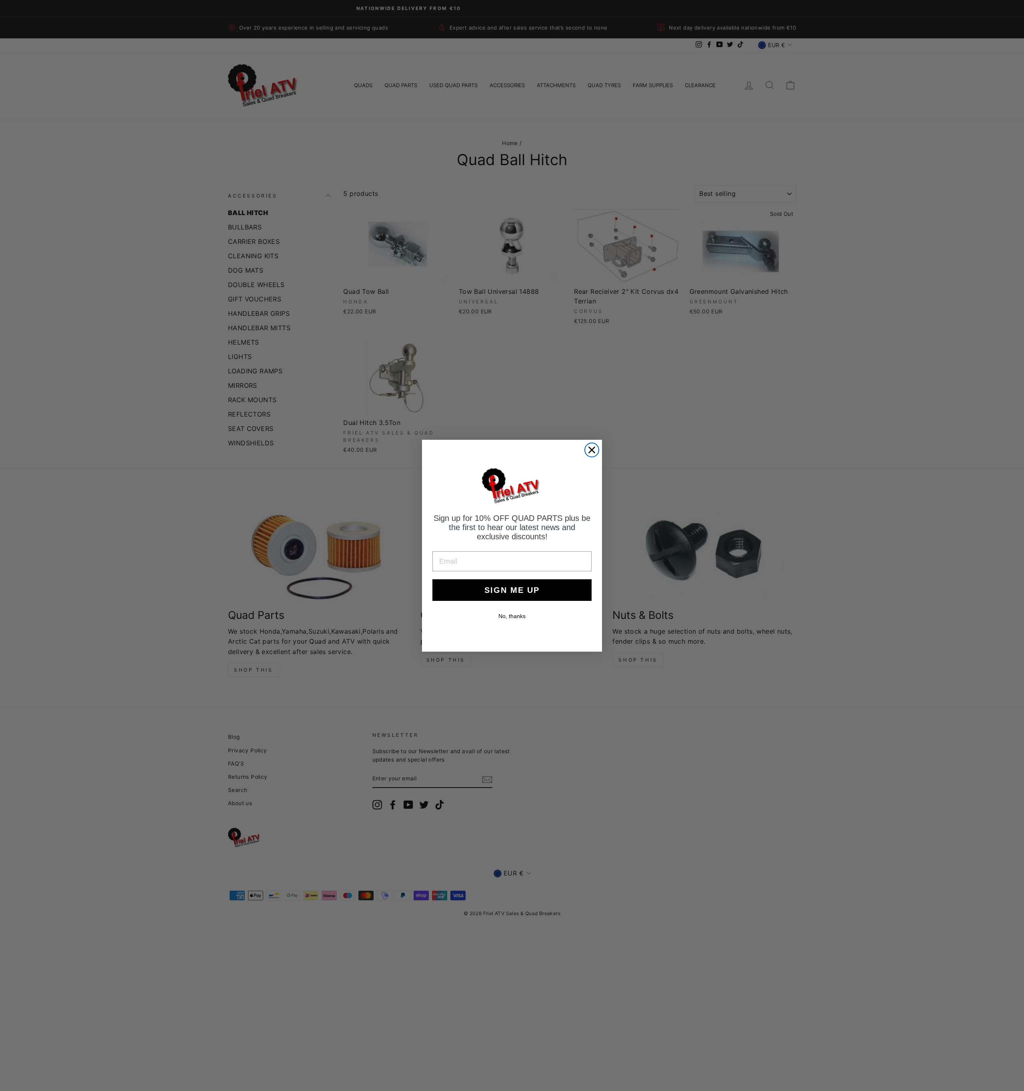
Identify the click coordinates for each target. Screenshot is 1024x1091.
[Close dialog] (592, 450)
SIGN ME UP (512, 590)
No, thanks (512, 616)
